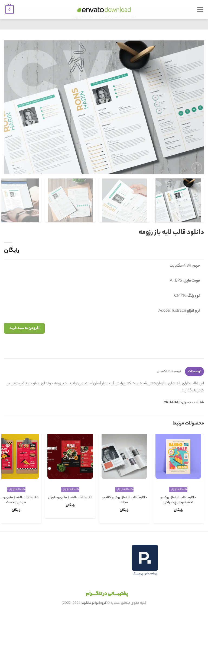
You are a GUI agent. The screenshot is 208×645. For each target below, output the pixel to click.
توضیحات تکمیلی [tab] (169, 371)
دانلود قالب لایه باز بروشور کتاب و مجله (124, 500)
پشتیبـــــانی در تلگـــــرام (107, 594)
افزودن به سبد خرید (24, 328)
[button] (200, 9)
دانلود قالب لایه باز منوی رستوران (70, 497)
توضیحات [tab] (194, 371)
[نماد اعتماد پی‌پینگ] (145, 560)
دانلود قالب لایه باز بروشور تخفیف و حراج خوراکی (178, 500)
